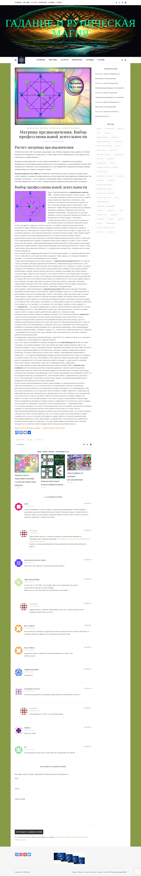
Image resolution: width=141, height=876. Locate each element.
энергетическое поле (105, 227)
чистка (100, 223)
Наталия (20, 444)
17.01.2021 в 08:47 (34, 606)
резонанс (100, 180)
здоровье (118, 141)
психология (55, 128)
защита (114, 137)
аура (98, 133)
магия (118, 146)
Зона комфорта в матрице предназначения (75, 476)
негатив (100, 159)
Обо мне (26, 2)
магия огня (101, 150)
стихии (100, 210)
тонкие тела (102, 215)
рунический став (104, 197)
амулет (121, 128)
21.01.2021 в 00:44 (29, 628)
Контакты (43, 2)
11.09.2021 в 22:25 (29, 749)
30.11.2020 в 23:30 (29, 506)
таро (121, 210)
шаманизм (110, 223)
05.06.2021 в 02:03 (29, 730)
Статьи (59, 2)
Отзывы (51, 2)
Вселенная (109, 128)
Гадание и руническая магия (70, 29)
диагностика (33, 128)
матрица (44, 128)
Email (17, 789)
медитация (119, 154)
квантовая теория (104, 146)
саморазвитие (103, 202)
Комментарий (20, 799)
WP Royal (27, 872)
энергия (110, 232)
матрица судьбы (103, 154)
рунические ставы (104, 189)
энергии (100, 232)
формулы (100, 219)
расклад (119, 176)
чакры (120, 219)
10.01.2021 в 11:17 (29, 562)
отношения (101, 163)
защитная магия (103, 141)
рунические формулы (105, 193)
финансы (114, 215)
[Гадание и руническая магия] (21, 60)
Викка (99, 128)
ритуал (111, 180)
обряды (110, 159)
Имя (17, 778)
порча (112, 163)
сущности (111, 210)
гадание (107, 133)
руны (117, 197)
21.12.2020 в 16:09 (34, 533)
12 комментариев (57, 141)
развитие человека (71, 128)
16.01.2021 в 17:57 (29, 582)
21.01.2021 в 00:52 (29, 650)
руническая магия (104, 184)
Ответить (87, 503)
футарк (111, 219)
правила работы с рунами (107, 167)
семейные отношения (106, 206)
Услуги (34, 2)
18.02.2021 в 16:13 (29, 691)
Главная (18, 2)
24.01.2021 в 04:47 (29, 672)
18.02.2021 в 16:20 (34, 710)
